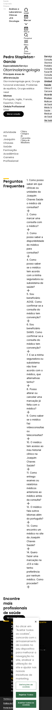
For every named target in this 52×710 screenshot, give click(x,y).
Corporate (7, 4)
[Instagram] (41, 633)
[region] (26, 664)
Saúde (6, 1)
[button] (16, 3)
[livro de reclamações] (41, 648)
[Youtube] (41, 642)
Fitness (6, 6)
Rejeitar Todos (26, 694)
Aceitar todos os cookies (26, 703)
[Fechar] (36, 622)
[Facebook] (41, 629)
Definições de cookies (26, 685)
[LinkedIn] (41, 638)
